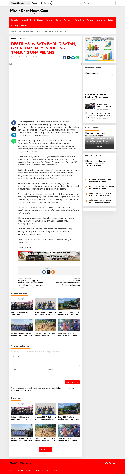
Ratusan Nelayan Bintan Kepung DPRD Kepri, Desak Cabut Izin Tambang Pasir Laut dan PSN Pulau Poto (22, 334)
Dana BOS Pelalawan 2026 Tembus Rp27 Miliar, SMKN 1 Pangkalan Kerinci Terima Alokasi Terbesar (69, 313)
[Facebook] (44, 272)
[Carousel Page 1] (98, 146)
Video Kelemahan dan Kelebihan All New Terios (96, 95)
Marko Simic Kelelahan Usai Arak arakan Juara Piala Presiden (100, 194)
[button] (113, 3)
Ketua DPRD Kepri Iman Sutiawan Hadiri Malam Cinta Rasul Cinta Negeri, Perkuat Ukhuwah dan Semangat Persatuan (21, 313)
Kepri (13, 58)
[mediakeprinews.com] (28, 11)
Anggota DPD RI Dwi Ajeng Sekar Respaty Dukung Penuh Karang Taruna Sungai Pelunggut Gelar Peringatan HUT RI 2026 (45, 313)
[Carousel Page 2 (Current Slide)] (101, 146)
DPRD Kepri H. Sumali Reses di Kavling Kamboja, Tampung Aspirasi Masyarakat (68, 334)
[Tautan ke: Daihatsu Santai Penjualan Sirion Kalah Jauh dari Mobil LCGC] (90, 116)
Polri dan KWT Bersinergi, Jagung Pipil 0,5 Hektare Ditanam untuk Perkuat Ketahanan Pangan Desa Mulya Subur (45, 334)
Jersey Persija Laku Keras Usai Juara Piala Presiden (101, 187)
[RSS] (53, 272)
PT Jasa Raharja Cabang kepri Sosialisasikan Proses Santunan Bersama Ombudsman (67, 281)
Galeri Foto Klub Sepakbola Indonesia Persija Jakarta (100, 201)
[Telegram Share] (73, 57)
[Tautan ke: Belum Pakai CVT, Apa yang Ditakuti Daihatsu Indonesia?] (90, 106)
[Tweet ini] (69, 57)
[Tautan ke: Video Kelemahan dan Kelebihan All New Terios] (99, 81)
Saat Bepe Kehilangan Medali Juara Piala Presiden (101, 180)
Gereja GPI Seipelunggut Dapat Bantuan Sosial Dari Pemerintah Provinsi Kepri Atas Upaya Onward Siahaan (31, 282)
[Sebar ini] (64, 57)
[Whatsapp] (77, 57)
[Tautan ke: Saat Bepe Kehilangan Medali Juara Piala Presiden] (99, 168)
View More (45, 449)
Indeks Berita (56, 470)
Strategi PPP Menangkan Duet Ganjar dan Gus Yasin (99, 139)
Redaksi (45, 470)
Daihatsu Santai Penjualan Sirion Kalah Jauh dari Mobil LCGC (103, 114)
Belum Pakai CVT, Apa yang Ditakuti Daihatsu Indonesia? (105, 105)
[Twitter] (49, 272)
